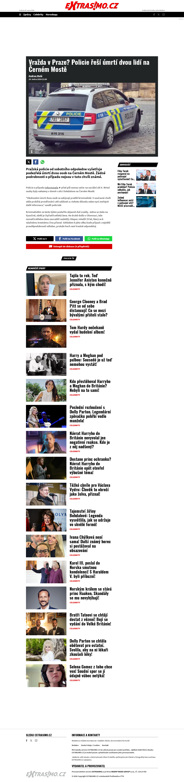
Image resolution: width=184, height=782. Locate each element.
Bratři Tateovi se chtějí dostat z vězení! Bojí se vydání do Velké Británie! (90, 619)
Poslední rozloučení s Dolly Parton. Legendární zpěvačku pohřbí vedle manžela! (90, 414)
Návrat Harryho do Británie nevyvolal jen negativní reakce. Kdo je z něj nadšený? (90, 439)
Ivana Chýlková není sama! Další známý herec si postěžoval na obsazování (90, 543)
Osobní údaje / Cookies (90, 745)
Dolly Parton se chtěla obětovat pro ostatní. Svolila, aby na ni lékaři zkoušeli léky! (89, 647)
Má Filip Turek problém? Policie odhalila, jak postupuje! (126, 188)
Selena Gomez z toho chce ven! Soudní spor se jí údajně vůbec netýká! (91, 671)
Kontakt (105, 745)
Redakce (75, 745)
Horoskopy (52, 14)
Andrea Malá (35, 76)
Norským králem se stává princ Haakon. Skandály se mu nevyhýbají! (91, 593)
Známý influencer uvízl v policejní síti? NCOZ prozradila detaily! (126, 203)
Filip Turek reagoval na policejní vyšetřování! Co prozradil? (125, 176)
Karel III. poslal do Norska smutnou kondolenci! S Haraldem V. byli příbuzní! (89, 569)
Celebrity (38, 14)
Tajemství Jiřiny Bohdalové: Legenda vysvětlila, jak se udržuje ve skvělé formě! (90, 517)
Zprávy (27, 14)
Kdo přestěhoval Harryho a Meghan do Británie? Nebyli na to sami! (90, 385)
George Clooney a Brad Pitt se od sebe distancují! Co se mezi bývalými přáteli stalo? (88, 308)
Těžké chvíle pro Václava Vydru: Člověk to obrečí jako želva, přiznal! (90, 489)
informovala (51, 187)
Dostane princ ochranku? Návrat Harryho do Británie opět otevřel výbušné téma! (90, 465)
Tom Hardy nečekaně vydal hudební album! (87, 329)
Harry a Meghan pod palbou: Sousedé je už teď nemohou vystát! (91, 359)
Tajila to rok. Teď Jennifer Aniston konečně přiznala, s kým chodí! (91, 279)
